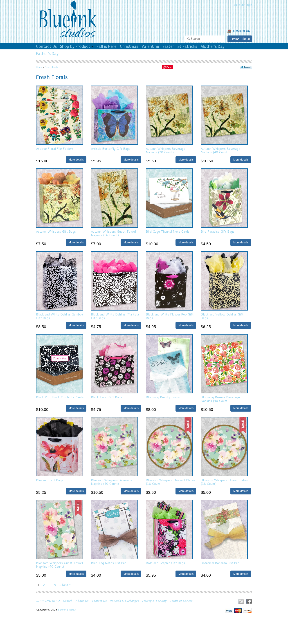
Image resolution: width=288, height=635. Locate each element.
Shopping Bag (241, 30)
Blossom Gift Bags (49, 480)
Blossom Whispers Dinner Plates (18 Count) (224, 482)
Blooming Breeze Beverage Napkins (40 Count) (220, 399)
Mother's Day (212, 46)
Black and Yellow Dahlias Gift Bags (222, 316)
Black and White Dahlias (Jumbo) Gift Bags (59, 316)
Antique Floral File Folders (55, 148)
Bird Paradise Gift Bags (217, 231)
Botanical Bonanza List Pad (220, 563)
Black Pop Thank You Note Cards (60, 397)
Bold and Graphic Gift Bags (165, 563)
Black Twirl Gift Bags (106, 397)
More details (76, 159)
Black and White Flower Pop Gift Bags (170, 316)
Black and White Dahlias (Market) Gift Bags (115, 316)
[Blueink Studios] (67, 38)
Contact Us (46, 46)
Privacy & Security (154, 601)
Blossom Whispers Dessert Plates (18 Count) (170, 482)
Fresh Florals (51, 67)
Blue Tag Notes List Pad (108, 563)
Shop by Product (75, 46)
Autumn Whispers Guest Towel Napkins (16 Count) (113, 233)
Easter (168, 46)
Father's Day (47, 53)
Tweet (246, 67)
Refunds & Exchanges (124, 601)
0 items (234, 39)
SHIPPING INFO (48, 601)
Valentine (150, 46)
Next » (66, 585)
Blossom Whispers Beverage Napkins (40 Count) (111, 482)
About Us (81, 601)
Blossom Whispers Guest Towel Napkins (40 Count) (59, 565)
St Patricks (187, 46)
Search (67, 601)
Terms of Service (181, 601)
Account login (243, 5)
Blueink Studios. (67, 609)
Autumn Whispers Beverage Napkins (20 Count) (165, 150)
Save (169, 67)
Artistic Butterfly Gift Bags (110, 148)
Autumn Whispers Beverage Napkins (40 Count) (220, 150)
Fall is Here (107, 46)
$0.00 (246, 39)
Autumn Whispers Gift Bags (56, 231)
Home (39, 67)
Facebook (249, 601)
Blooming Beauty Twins (163, 397)
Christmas (129, 46)
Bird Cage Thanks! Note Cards (167, 231)
